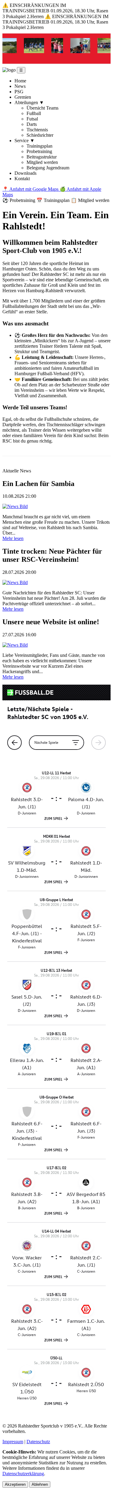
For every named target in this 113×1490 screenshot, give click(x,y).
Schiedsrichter (40, 135)
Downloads (25, 173)
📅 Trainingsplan (53, 200)
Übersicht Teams (42, 107)
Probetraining (39, 151)
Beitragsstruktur (42, 156)
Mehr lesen (13, 538)
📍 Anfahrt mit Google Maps (31, 189)
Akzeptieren (15, 1484)
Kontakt (22, 178)
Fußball (34, 113)
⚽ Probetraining (19, 200)
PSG (19, 91)
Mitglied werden (42, 162)
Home (20, 80)
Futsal (32, 118)
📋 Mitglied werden (90, 200)
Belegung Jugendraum (48, 167)
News (20, 86)
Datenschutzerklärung (23, 1473)
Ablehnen (40, 1484)
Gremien (22, 97)
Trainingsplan (39, 146)
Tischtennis (37, 129)
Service (24, 140)
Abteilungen (29, 102)
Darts (32, 124)
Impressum (12, 1441)
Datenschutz (38, 1441)
